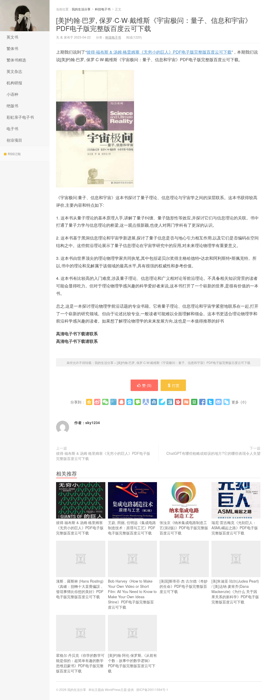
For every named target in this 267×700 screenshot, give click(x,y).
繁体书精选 (16, 59)
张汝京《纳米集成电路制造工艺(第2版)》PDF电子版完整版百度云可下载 (184, 527)
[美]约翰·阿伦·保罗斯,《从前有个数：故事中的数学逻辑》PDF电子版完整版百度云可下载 (132, 663)
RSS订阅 (14, 154)
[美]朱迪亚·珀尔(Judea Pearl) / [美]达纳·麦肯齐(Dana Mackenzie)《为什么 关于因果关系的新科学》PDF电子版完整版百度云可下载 (235, 591)
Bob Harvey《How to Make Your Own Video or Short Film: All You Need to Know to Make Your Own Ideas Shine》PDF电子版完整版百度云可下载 (132, 594)
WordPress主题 (116, 689)
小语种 (12, 94)
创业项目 (14, 140)
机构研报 (14, 82)
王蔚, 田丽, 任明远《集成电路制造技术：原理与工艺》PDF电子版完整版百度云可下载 (132, 527)
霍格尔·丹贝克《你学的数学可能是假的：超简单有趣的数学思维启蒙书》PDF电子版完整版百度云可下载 (80, 663)
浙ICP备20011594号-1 (152, 689)
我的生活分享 (25, 15)
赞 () (146, 385)
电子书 (12, 128)
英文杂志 (14, 71)
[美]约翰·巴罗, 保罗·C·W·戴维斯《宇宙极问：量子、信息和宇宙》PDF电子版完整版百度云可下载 (154, 24)
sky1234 (92, 422)
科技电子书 (103, 9)
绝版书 (12, 105)
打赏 (175, 385)
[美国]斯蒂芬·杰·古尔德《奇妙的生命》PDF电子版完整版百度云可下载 (184, 586)
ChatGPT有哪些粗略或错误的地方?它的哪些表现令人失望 (213, 453)
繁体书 (12, 48)
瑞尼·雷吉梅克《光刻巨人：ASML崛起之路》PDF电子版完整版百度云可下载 (234, 527)
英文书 (12, 37)
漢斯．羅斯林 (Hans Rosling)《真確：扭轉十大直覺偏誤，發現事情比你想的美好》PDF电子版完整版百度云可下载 (80, 588)
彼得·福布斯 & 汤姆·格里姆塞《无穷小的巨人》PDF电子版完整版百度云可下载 (159, 52)
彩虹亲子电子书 (20, 117)
